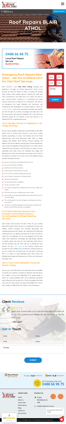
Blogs (20, 408)
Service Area (22, 414)
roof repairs (18, 246)
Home (20, 398)
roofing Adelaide (7, 109)
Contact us (21, 411)
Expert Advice (22, 406)
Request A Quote (59, 11)
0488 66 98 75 (8, 12)
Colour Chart (22, 403)
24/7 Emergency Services (53, 384)
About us (20, 400)
